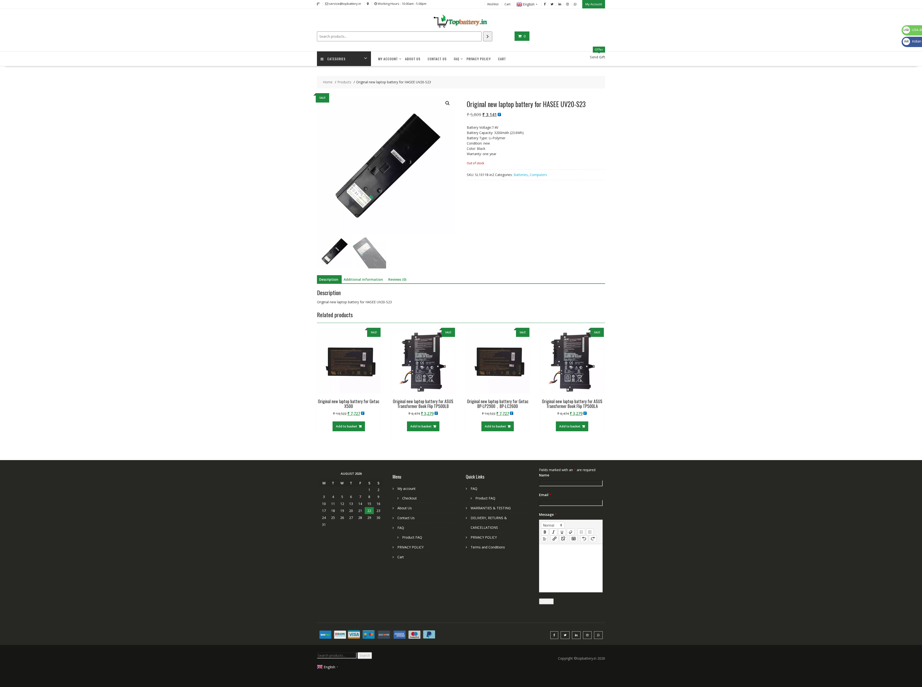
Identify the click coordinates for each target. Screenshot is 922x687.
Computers (538, 174)
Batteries (521, 174)
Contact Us (437, 58)
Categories (336, 58)
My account (388, 58)
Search (364, 655)
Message (548, 514)
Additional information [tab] (363, 279)
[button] (447, 103)
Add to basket (346, 426)
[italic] (553, 532)
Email (545, 494)
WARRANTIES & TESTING (491, 508)
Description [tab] (328, 279)
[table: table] (573, 538)
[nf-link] (554, 538)
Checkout (409, 498)
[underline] (562, 532)
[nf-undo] (584, 538)
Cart (507, 4)
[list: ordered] (581, 532)
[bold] (545, 532)
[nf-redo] (593, 538)
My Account (593, 4)
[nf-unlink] (563, 538)
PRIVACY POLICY (479, 58)
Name (544, 475)
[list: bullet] (590, 532)
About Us (412, 58)
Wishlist (492, 4)
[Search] (487, 36)
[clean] (571, 532)
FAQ (456, 58)
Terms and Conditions (488, 547)
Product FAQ (412, 537)
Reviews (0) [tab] (397, 279)
